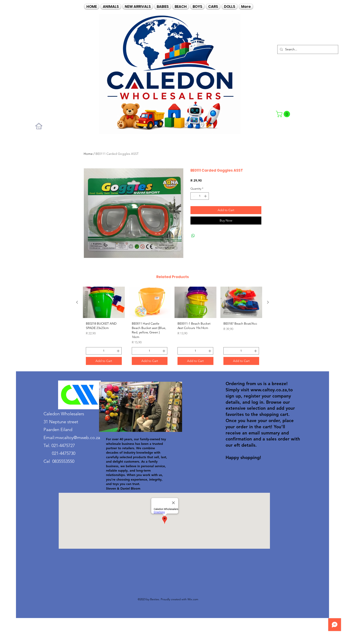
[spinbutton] (199, 196)
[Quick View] (104, 302)
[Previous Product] (77, 302)
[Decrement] (193, 196)
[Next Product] (268, 302)
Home (88, 154)
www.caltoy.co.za (269, 390)
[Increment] (205, 196)
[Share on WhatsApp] (193, 235)
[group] (172, 327)
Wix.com (192, 599)
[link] (283, 114)
